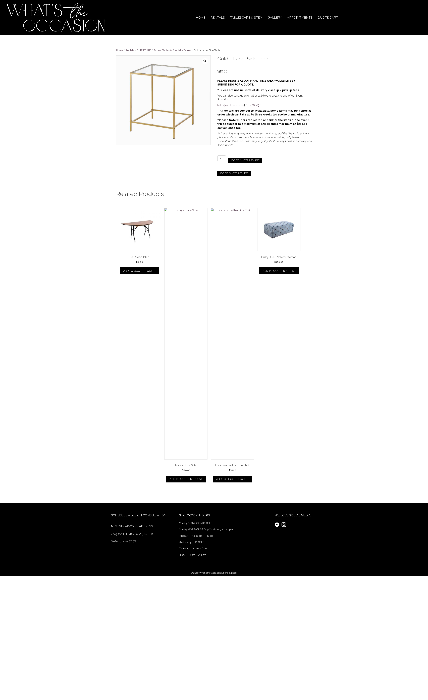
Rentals (130, 50)
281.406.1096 (253, 105)
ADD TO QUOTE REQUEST (245, 160)
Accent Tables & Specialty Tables (172, 50)
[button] (205, 61)
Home (119, 50)
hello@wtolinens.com (230, 105)
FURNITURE (144, 50)
